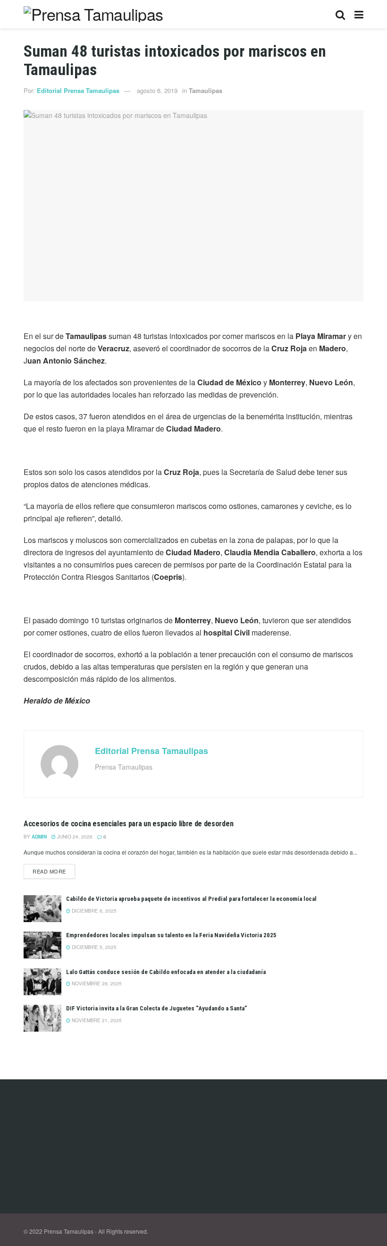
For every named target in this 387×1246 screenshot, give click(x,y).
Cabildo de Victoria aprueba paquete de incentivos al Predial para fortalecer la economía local (191, 898)
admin (39, 836)
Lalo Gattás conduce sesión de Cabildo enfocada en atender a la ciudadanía (166, 971)
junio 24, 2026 (74, 836)
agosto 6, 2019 (157, 90)
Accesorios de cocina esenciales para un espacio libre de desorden (128, 823)
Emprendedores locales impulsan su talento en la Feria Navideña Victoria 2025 (171, 935)
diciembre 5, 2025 (93, 947)
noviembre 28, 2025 (96, 983)
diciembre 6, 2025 (93, 910)
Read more (49, 871)
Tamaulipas (205, 90)
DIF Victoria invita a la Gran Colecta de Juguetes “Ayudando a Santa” (156, 1008)
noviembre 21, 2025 (96, 1020)
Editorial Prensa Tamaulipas (78, 90)
